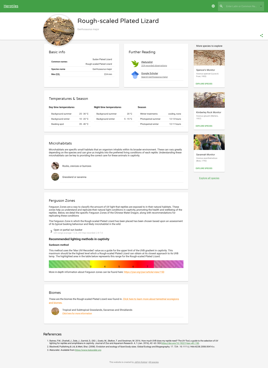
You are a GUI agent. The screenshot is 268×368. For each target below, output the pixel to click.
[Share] (261, 35)
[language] (213, 6)
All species (154, 362)
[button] (156, 63)
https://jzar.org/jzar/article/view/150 (144, 272)
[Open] (261, 6)
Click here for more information (77, 313)
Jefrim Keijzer (140, 362)
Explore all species (209, 178)
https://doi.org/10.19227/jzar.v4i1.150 (180, 343)
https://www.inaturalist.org (88, 350)
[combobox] (241, 6)
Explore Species (204, 84)
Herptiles (11, 6)
